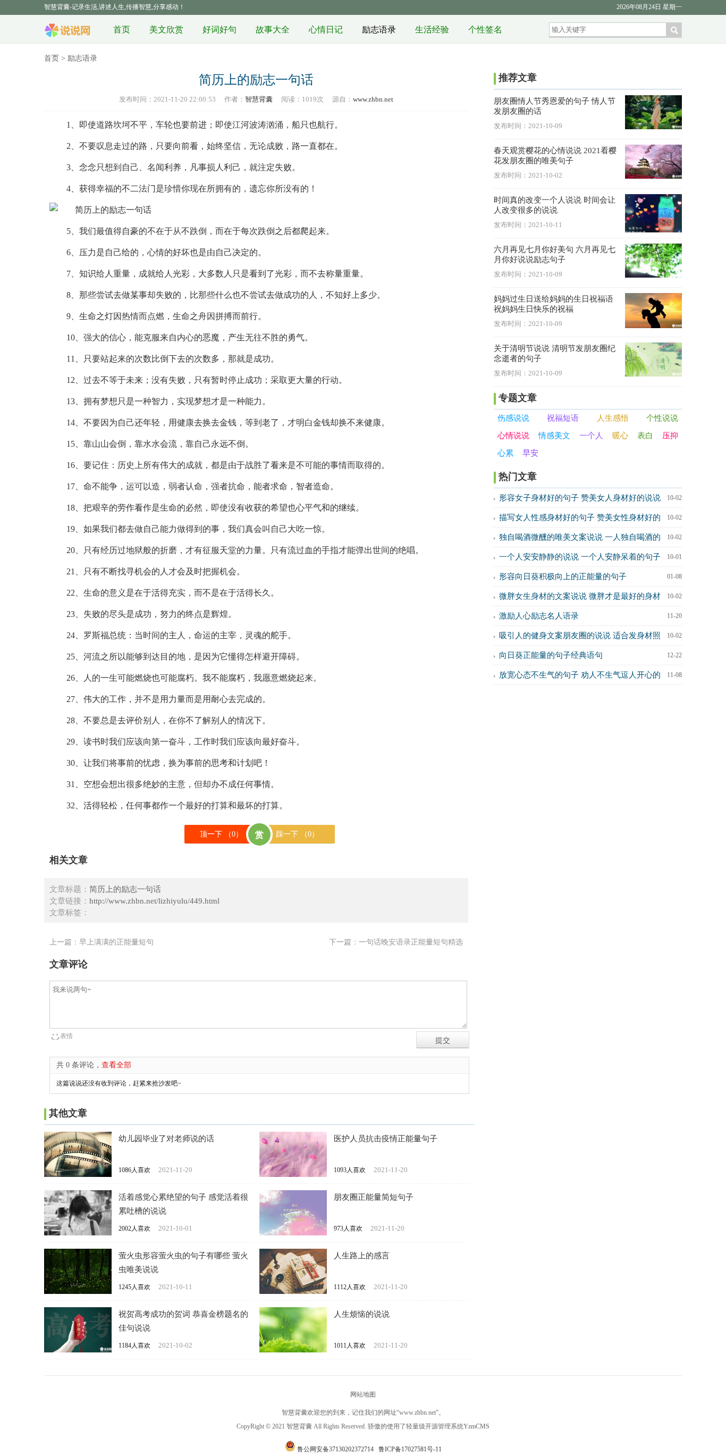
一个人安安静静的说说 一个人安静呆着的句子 (580, 557)
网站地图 (363, 1394)
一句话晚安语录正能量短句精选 (411, 942)
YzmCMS (476, 1426)
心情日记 (326, 29)
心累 (505, 453)
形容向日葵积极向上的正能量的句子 (563, 576)
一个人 (591, 435)
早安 (530, 453)
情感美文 (554, 435)
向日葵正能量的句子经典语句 (551, 655)
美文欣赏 (166, 29)
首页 (121, 29)
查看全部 (116, 1065)
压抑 (670, 435)
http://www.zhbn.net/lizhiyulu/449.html (154, 901)
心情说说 (513, 435)
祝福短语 (563, 418)
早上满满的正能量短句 (116, 942)
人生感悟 (613, 418)
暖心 (620, 435)
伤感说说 (513, 418)
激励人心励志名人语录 (539, 616)
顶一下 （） (221, 834)
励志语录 (379, 29)
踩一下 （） (297, 834)
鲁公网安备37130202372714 (335, 1449)
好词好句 (219, 29)
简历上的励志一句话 (125, 889)
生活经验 (432, 29)
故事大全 (273, 29)
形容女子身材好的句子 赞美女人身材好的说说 (580, 498)
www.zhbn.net (373, 99)
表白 (645, 435)
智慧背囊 (67, 26)
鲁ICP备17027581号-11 (410, 1449)
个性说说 (662, 418)
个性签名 (485, 29)
